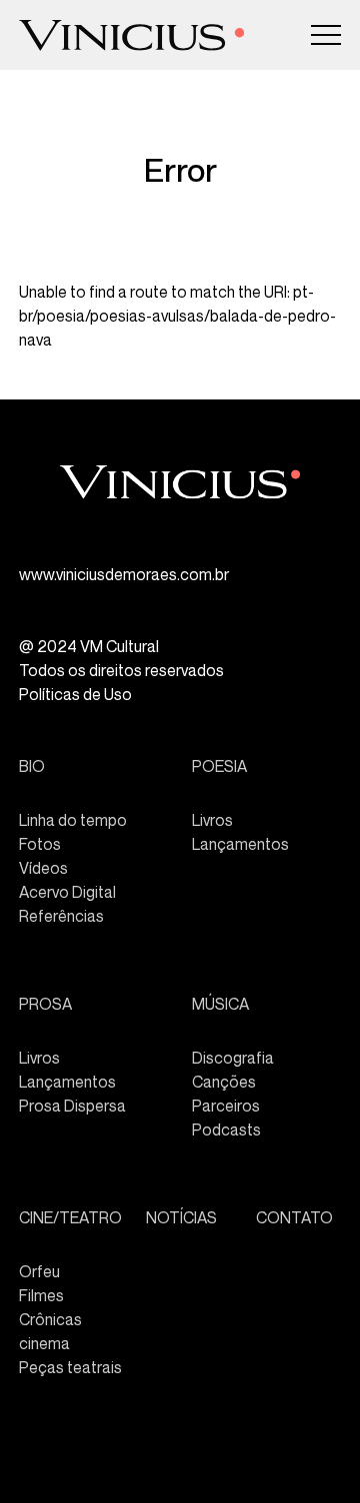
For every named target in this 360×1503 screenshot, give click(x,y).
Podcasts (226, 1129)
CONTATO (294, 1217)
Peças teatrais (70, 1367)
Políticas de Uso (75, 694)
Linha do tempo (73, 820)
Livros (212, 820)
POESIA (219, 766)
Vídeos (43, 868)
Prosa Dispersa (72, 1106)
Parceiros (226, 1106)
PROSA (45, 1004)
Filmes (41, 1295)
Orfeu (39, 1271)
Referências (61, 916)
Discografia (233, 1058)
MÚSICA (220, 1004)
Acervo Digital (67, 892)
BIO (32, 766)
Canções (224, 1082)
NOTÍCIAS (181, 1217)
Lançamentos (240, 844)
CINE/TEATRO (70, 1217)
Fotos (40, 844)
